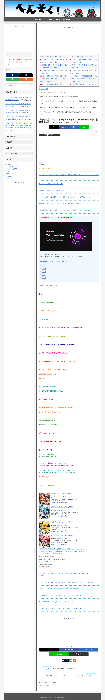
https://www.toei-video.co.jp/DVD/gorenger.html (53, 261)
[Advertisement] (69, 40)
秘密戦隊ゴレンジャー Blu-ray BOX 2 (62, 507)
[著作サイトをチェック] (63, 660)
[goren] (41, 164)
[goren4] (43, 278)
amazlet (59, 497)
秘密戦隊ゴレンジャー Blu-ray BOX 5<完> (51, 553)
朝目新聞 (8, 164)
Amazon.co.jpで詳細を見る (59, 502)
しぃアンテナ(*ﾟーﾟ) (11, 169)
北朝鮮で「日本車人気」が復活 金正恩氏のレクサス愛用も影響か (59, 96)
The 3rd (7, 173)
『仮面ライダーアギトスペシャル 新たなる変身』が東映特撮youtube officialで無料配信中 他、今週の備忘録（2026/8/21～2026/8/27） (18, 125)
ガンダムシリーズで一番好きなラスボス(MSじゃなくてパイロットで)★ (60, 608)
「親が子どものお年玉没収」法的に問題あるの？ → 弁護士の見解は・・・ (61, 588)
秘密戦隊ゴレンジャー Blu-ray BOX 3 (62, 522)
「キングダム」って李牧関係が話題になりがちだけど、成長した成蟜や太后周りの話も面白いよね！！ (83, 78)
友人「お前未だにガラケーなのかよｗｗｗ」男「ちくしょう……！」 (59, 602)
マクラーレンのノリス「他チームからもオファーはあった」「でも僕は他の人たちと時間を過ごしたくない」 (68, 102)
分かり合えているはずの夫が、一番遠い (52, 56)
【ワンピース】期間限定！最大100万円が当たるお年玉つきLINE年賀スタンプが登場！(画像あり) (67, 582)
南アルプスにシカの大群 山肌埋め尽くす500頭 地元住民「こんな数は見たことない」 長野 (68, 107)
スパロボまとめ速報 (11, 166)
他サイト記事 (44, 89)
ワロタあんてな (10, 176)
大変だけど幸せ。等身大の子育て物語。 (82, 56)
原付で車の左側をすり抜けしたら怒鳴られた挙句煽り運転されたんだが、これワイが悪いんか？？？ (66, 113)
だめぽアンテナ (10, 178)
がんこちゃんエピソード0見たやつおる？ (51, 184)
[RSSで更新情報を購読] (74, 660)
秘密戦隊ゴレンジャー (54, 134)
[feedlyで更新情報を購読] (70, 660)
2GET (7, 171)
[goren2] (43, 269)
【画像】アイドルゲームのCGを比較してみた (52, 190)
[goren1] (43, 266)
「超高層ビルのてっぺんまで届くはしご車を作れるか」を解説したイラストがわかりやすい (66, 210)
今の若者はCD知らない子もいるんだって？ (52, 92)
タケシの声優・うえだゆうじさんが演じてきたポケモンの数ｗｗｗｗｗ (60, 595)
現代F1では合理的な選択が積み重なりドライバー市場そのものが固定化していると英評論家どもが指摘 (53, 78)
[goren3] (43, 272)
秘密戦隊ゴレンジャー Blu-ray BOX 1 (62, 493)
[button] (79, 654)
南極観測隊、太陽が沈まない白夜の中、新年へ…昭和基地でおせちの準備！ (61, 203)
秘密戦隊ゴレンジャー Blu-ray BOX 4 (62, 535)
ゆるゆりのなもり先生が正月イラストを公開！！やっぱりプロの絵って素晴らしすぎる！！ (66, 197)
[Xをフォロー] (67, 660)
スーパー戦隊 (44, 134)
